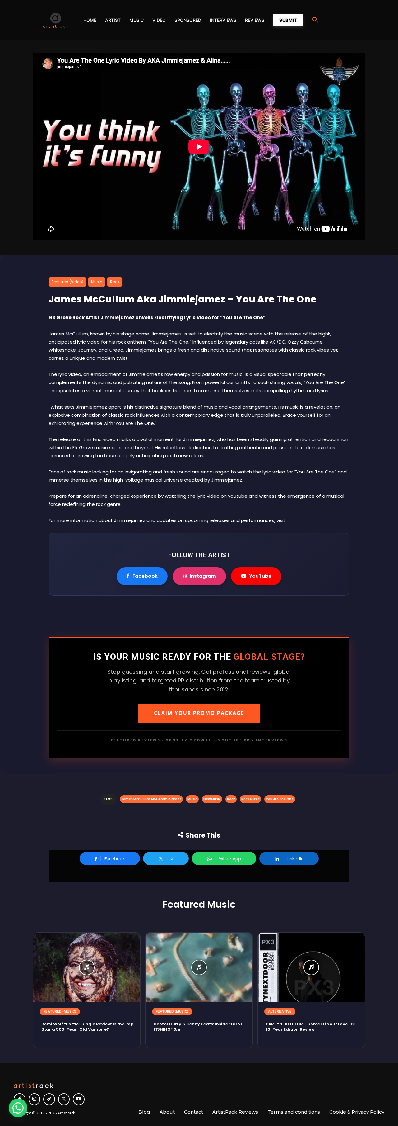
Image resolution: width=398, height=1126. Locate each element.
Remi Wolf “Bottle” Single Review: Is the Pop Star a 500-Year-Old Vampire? (87, 1026)
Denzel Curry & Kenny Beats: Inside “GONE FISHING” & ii (198, 1026)
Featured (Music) (60, 1011)
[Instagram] (34, 1099)
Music (96, 281)
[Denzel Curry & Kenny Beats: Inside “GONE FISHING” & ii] (199, 967)
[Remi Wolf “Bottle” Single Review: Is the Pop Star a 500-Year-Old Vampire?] (86, 967)
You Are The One (280, 799)
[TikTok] (49, 1099)
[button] (315, 20)
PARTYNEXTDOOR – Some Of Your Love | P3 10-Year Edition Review (311, 1026)
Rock (114, 281)
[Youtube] (79, 1099)
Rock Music (250, 799)
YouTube (260, 576)
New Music (212, 799)
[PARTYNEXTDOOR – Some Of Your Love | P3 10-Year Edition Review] (311, 967)
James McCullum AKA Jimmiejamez (151, 799)
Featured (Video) (67, 281)
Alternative (280, 1011)
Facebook (145, 576)
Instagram (203, 576)
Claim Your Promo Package (199, 713)
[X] (64, 1099)
